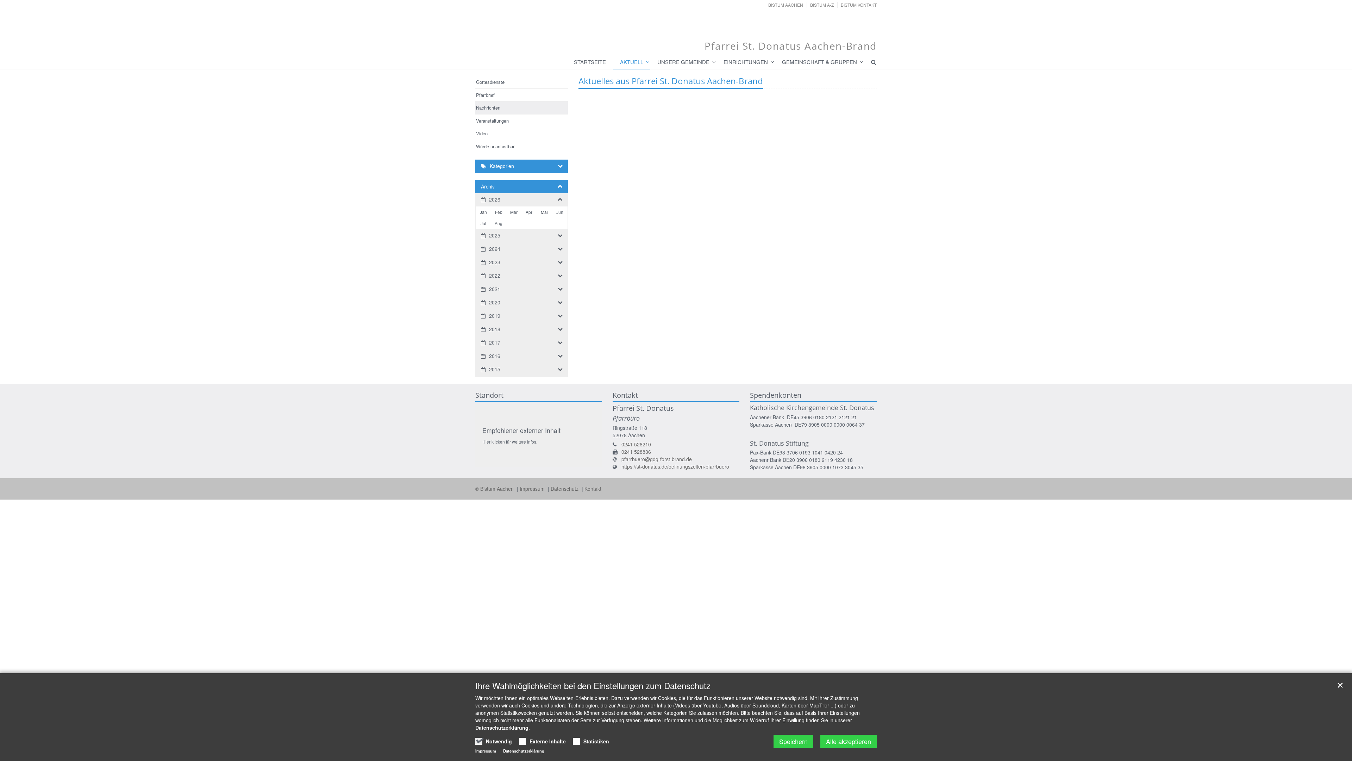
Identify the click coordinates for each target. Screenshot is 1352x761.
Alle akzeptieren (848, 741)
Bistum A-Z (822, 5)
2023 (494, 262)
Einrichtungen (746, 62)
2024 (494, 248)
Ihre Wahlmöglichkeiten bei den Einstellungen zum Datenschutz (593, 685)
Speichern (793, 741)
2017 (494, 342)
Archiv (488, 186)
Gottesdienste (490, 82)
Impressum (533, 488)
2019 (494, 315)
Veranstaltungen (492, 120)
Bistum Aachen (785, 5)
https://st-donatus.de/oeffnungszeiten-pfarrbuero (675, 466)
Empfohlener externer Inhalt (521, 430)
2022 (494, 275)
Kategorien (502, 165)
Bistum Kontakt (859, 5)
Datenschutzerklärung (501, 727)
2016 (494, 355)
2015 (494, 369)
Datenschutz (565, 488)
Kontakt (592, 488)
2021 (494, 288)
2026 (494, 199)
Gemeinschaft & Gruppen (819, 62)
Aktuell (631, 62)
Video (482, 133)
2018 (494, 329)
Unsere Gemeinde (683, 62)
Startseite (590, 62)
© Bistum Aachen (495, 488)
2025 (494, 235)
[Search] (870, 62)
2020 (494, 302)
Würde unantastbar (495, 146)
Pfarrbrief (485, 95)
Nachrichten (488, 107)
